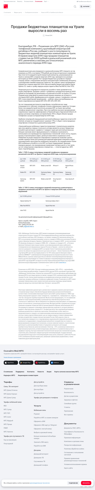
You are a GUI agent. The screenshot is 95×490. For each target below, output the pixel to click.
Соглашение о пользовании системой (73, 453)
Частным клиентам (9, 1)
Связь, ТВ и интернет (11, 386)
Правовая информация (72, 438)
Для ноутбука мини (40, 386)
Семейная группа (70, 404)
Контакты (31, 372)
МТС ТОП (7, 413)
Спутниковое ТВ (39, 461)
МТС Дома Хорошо (10, 394)
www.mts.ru (62, 263)
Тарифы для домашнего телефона (46, 398)
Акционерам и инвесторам (28, 375)
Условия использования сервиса (75, 464)
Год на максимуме (10, 440)
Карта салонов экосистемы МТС (66, 372)
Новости (40, 372)
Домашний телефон (41, 465)
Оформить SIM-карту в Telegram (45, 425)
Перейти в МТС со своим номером (46, 418)
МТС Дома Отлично (10, 390)
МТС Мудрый (8, 421)
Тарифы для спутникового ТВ (14, 436)
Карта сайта (68, 468)
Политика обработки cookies (74, 449)
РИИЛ (6, 428)
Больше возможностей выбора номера (45, 437)
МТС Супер (8, 409)
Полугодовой (8, 444)
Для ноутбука (38, 389)
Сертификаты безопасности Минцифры (74, 433)
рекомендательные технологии (40, 483)
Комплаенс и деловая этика (74, 441)
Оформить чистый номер (43, 429)
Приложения (68, 411)
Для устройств (39, 382)
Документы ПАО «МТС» (72, 428)
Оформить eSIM (39, 421)
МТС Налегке (8, 432)
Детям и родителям (71, 396)
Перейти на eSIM (40, 446)
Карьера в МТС (9, 375)
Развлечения (68, 389)
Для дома (37, 450)
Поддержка (20, 372)
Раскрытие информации (72, 445)
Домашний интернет (41, 454)
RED (5, 406)
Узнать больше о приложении (12, 357)
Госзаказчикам (28, 1)
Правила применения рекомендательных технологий (75, 459)
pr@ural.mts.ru (29, 226)
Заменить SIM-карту (41, 442)
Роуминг (37, 414)
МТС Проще (8, 424)
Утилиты (67, 407)
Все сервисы (68, 415)
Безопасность (69, 392)
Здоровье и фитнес (71, 400)
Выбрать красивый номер (43, 432)
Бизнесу (19, 1)
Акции (49, 372)
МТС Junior (7, 417)
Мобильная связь (40, 410)
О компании (38, 1)
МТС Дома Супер (10, 398)
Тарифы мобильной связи (13, 402)
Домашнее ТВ (39, 458)
